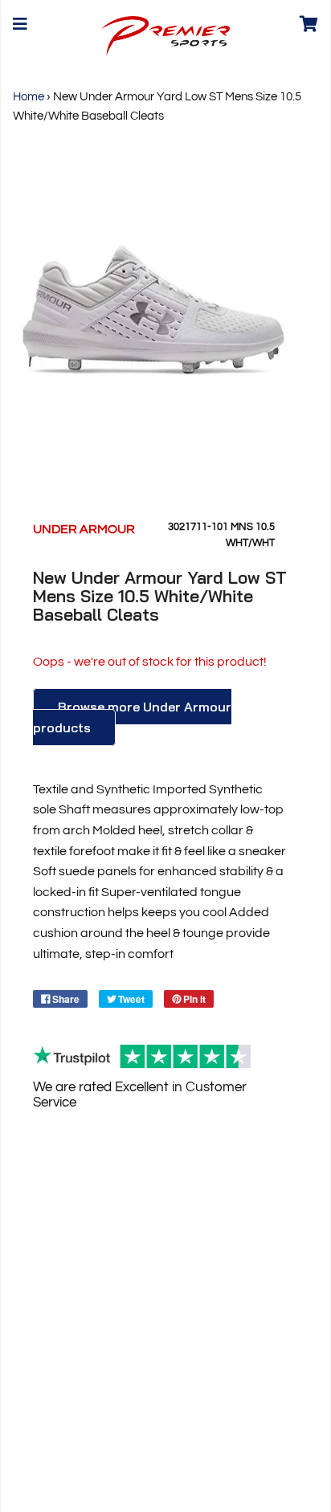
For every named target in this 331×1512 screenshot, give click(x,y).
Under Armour (84, 529)
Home (28, 97)
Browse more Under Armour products (132, 717)
